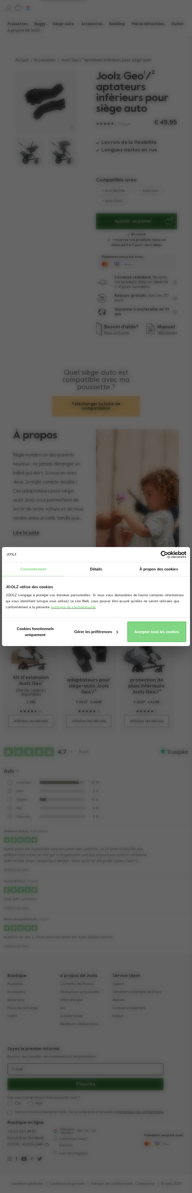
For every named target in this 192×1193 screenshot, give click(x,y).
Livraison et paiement (129, 1008)
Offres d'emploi (71, 1000)
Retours (118, 1016)
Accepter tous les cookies (156, 631)
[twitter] (39, 1159)
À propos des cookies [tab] (159, 569)
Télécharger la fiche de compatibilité (96, 406)
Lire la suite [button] (26, 533)
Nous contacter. (117, 333)
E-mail (17, 1069)
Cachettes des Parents (77, 984)
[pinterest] (32, 1159)
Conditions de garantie (67, 1183)
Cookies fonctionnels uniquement (35, 631)
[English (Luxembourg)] (55, 1131)
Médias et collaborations (79, 1024)
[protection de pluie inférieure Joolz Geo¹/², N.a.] (147, 649)
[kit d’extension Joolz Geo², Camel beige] (31, 648)
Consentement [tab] (33, 569)
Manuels (118, 1000)
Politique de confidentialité (111, 1183)
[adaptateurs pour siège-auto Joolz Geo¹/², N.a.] (89, 649)
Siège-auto (16, 1000)
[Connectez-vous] (6, 7)
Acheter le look (71, 1016)
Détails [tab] (96, 569)
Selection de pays (67, 1131)
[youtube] (24, 1159)
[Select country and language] (26, 7)
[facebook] (17, 1159)
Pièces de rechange (23, 1008)
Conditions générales (27, 1183)
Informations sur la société (79, 992)
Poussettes (15, 984)
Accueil (21, 60)
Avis (63, 1008)
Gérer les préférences (93, 631)
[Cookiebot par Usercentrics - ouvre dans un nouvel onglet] (164, 554)
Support (118, 984)
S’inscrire (86, 1084)
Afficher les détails (31, 721)
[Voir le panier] (17, 7)
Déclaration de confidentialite (140, 1112)
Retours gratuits (130, 296)
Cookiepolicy (145, 1183)
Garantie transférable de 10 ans (136, 992)
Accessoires (45, 60)
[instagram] (10, 1159)
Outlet (12, 1016)
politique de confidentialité (73, 607)
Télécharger (167, 333)
